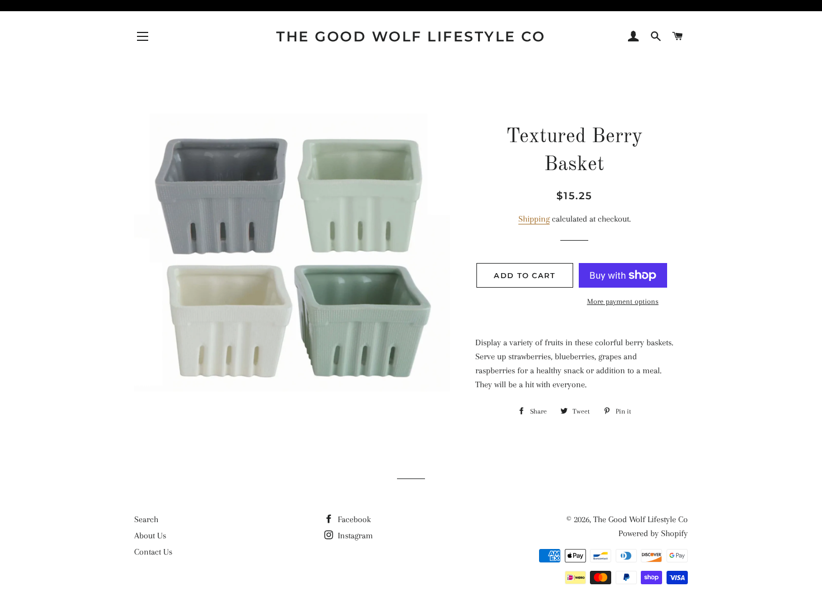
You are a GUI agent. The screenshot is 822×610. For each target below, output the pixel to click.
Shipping (534, 219)
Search (146, 519)
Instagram (354, 536)
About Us (150, 536)
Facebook (353, 519)
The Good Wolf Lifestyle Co (410, 36)
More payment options (623, 301)
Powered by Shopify (653, 533)
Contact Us (153, 552)
